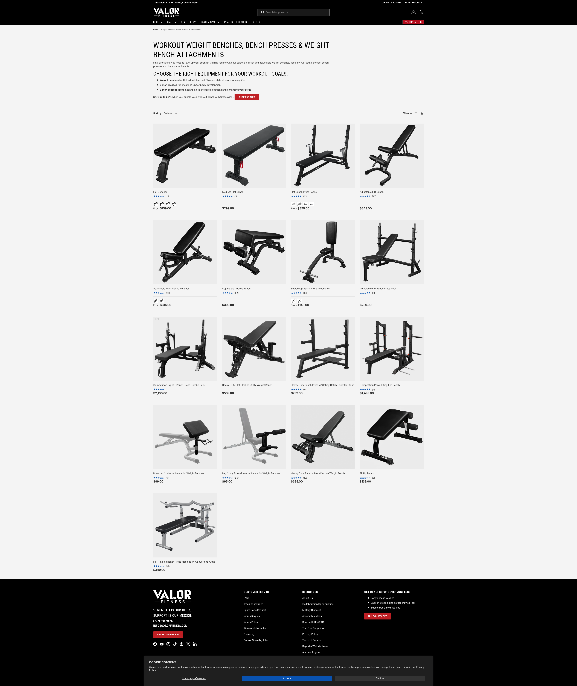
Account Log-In (311, 652)
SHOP (156, 22)
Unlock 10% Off (377, 616)
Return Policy (251, 622)
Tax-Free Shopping (313, 628)
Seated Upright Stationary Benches (310, 288)
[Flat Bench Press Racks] (323, 156)
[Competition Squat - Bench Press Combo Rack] (185, 349)
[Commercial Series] (156, 300)
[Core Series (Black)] (174, 204)
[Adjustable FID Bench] (392, 156)
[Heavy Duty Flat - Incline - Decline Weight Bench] (323, 437)
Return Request (252, 616)
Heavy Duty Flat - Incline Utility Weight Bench (247, 384)
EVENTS (256, 22)
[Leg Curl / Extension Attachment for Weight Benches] (254, 437)
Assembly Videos (312, 616)
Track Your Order (253, 603)
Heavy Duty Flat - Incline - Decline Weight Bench (318, 473)
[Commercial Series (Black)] (162, 204)
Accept (287, 678)
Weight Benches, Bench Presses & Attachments (181, 29)
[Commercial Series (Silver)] (156, 204)
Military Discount (311, 610)
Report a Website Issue (315, 646)
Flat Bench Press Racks (304, 191)
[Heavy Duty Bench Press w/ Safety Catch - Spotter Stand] (323, 349)
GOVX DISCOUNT (414, 2)
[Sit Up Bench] (392, 437)
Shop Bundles (247, 97)
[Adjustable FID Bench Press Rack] (392, 252)
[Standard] (311, 204)
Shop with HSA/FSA (313, 622)
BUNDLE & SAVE (189, 22)
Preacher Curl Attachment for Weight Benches (178, 473)
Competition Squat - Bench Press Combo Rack (179, 384)
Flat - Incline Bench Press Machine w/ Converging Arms (184, 561)
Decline (380, 678)
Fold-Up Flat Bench (232, 191)
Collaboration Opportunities (317, 603)
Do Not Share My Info (256, 640)
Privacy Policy (310, 634)
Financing (249, 634)
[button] (422, 12)
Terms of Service (311, 640)
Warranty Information (255, 628)
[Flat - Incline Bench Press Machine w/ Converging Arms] (185, 525)
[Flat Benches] (185, 156)
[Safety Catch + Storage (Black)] (299, 204)
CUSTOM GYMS (208, 22)
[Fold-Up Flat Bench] (254, 156)
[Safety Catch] (305, 204)
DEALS (169, 22)
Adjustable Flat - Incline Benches (171, 288)
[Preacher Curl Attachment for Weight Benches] (185, 437)
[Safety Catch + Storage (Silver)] (293, 204)
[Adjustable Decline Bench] (254, 252)
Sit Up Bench (367, 473)
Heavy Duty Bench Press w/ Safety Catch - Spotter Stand (322, 384)
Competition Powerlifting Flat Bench (380, 384)
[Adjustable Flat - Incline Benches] (185, 252)
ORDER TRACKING (391, 2)
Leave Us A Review (168, 634)
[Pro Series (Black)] (162, 300)
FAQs (246, 597)
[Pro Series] (168, 204)
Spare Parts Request (255, 610)
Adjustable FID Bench (371, 191)
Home (155, 29)
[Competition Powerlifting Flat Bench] (392, 349)
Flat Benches (160, 191)
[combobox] (294, 12)
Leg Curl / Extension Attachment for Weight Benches (251, 473)
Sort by (157, 113)
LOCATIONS (242, 22)
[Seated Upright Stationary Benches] (323, 252)
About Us (307, 597)
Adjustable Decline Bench (236, 288)
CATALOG (228, 22)
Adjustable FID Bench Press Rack (378, 288)
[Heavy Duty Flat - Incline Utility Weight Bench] (254, 349)
